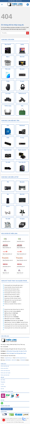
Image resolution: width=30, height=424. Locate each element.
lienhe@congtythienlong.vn (21, 357)
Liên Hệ (2, 388)
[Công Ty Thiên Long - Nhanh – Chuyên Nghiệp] (15, 4)
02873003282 (8, 360)
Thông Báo (3, 382)
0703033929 (22, 360)
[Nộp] (27, 33)
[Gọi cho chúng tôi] (2, 403)
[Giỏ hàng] (28, 4)
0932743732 (14, 360)
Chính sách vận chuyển (5, 372)
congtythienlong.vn (8, 357)
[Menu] (2, 4)
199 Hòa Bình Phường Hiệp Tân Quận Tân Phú (17, 351)
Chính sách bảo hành (5, 375)
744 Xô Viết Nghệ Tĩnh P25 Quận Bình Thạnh (16, 353)
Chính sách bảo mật (5, 366)
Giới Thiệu (3, 379)
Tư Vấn (2, 384)
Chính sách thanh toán (5, 370)
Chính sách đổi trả (4, 368)
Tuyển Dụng (3, 386)
